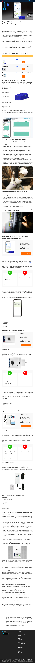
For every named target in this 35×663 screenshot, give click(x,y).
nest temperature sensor (27, 566)
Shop (19, 638)
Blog (19, 644)
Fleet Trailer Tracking (21, 634)
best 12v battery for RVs (28, 262)
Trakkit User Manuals (21, 643)
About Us (19, 646)
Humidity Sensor (14, 260)
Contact (19, 635)
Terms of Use (24, 659)
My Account (20, 639)
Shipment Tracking (21, 652)
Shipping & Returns (21, 647)
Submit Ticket (20, 642)
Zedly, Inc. (21, 659)
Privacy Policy (28, 659)
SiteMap (19, 648)
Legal (31, 659)
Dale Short (8, 615)
